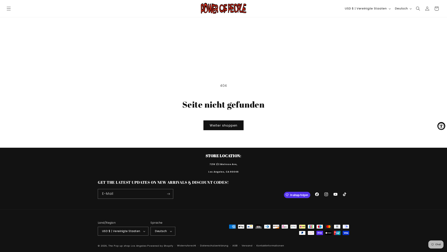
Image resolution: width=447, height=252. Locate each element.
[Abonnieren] (168, 194)
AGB (235, 245)
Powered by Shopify (160, 245)
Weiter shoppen (223, 125)
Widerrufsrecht (186, 245)
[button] (8, 8)
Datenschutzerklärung (214, 245)
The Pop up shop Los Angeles (127, 245)
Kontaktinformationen (270, 245)
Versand (247, 245)
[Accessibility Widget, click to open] (441, 126)
